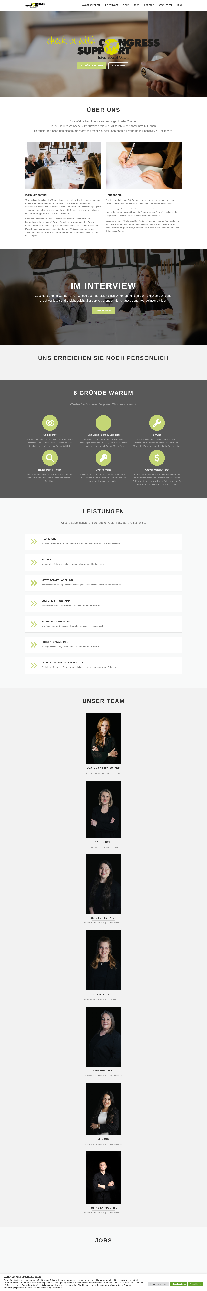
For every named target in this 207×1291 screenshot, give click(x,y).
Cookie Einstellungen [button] (158, 1284)
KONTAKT (149, 5)
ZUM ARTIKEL (103, 310)
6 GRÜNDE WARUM (92, 65)
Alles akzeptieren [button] (179, 1284)
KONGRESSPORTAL (91, 5)
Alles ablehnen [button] (196, 1284)
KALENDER (118, 65)
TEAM (126, 5)
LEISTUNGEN (112, 5)
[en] (179, 5)
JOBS (136, 5)
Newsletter (166, 5)
